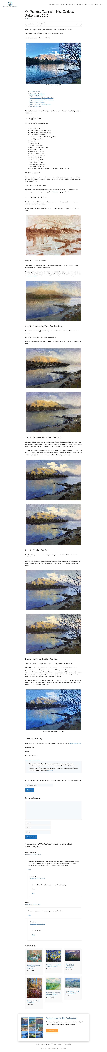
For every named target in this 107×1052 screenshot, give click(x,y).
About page (49, 770)
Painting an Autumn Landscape (33, 1001)
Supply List (67, 4)
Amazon (55, 192)
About (101, 4)
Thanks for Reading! (35, 106)
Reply (29, 869)
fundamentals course (75, 743)
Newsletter (90, 4)
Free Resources (55, 1044)
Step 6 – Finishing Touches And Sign (40, 104)
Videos (62, 4)
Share (78, 24)
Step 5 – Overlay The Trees (37, 102)
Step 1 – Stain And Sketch (37, 94)
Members (97, 4)
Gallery (73, 4)
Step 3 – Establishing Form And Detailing (42, 98)
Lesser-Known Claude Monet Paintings (72, 992)
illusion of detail (32, 276)
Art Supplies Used (35, 91)
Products (79, 4)
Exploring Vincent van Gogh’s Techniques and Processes (53, 994)
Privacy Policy (62, 1048)
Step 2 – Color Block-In (36, 96)
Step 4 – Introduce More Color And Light (41, 100)
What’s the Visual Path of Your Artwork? (53, 965)
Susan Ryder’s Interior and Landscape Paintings (34, 966)
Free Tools (84, 4)
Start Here (51, 4)
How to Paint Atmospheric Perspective (69, 965)
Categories (48, 1044)
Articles (57, 4)
